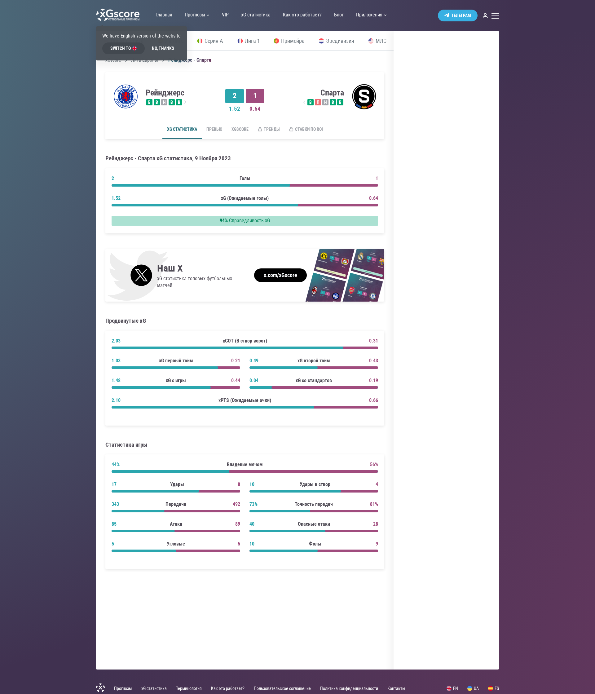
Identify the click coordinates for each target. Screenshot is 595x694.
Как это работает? (228, 688)
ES (497, 688)
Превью (214, 129)
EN (455, 688)
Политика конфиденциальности (349, 688)
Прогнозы (123, 688)
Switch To (120, 48)
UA (476, 688)
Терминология (189, 688)
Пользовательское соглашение (282, 688)
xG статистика (182, 129)
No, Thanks (163, 48)
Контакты (396, 688)
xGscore (240, 129)
